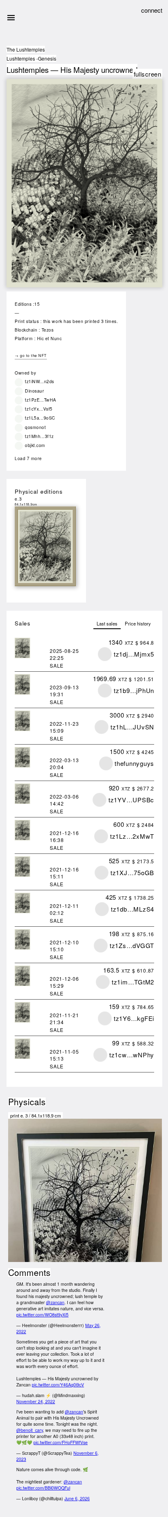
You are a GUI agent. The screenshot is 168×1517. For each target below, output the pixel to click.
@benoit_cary (29, 1430)
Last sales (107, 623)
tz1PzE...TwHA (40, 400)
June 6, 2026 (77, 1498)
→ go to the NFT (31, 355)
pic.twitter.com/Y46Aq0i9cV (58, 1385)
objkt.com (35, 445)
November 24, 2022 (35, 1401)
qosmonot (35, 427)
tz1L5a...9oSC (40, 418)
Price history (138, 623)
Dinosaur (34, 391)
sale (57, 665)
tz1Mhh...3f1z (39, 436)
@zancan (55, 1302)
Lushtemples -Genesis (31, 58)
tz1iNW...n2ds (39, 381)
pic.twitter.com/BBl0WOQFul (43, 1488)
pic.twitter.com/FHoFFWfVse (60, 1442)
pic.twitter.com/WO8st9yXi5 (42, 1315)
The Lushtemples (26, 49)
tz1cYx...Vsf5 (39, 409)
